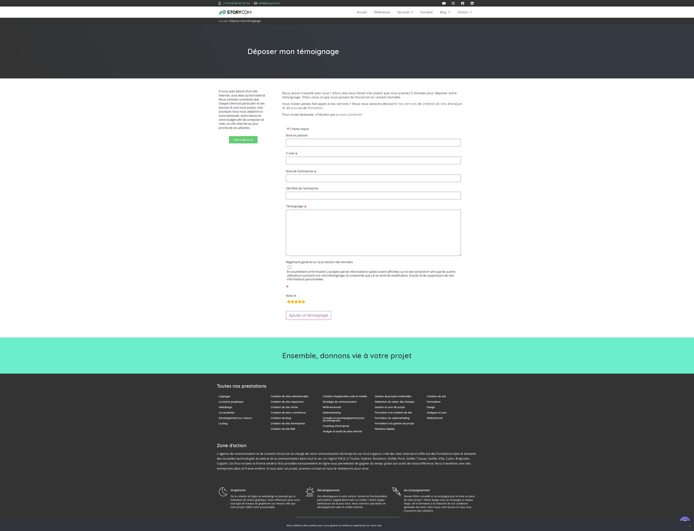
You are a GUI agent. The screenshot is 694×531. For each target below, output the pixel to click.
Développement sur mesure (235, 418)
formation (315, 108)
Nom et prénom (297, 135)
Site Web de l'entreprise (302, 188)
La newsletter (227, 412)
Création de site (436, 396)
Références (382, 12)
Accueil (362, 12)
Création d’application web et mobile (345, 396)
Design (431, 407)
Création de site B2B (283, 429)
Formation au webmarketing (392, 418)
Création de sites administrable (289, 396)
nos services (407, 104)
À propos (426, 12)
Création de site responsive (287, 401)
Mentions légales (385, 429)
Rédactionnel (434, 418)
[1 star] (289, 302)
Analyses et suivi (437, 412)
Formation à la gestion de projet (394, 423)
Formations (434, 401)
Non (404, 525)
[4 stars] (299, 302)
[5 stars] (303, 302)
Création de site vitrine (284, 407)
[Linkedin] (472, 3)
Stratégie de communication (340, 401)
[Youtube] (444, 3)
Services (403, 12)
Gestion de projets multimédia (393, 396)
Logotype (224, 396)
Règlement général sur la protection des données (319, 262)
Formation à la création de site (393, 412)
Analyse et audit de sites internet (342, 431)
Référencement (332, 407)
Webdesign (225, 407)
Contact (462, 12)
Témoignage (294, 206)
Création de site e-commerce (288, 412)
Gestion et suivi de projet (390, 407)
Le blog (223, 423)
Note (289, 296)
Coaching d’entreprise (336, 426)
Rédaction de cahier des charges (394, 401)
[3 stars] (296, 302)
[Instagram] (453, 3)
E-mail (290, 153)
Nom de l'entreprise (299, 171)
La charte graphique (231, 401)
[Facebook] (462, 3)
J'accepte (391, 525)
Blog (443, 12)
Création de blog (281, 418)
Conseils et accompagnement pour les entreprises (344, 419)
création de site (434, 104)
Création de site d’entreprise (288, 423)
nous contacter (350, 114)
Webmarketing (332, 412)
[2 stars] (292, 302)
